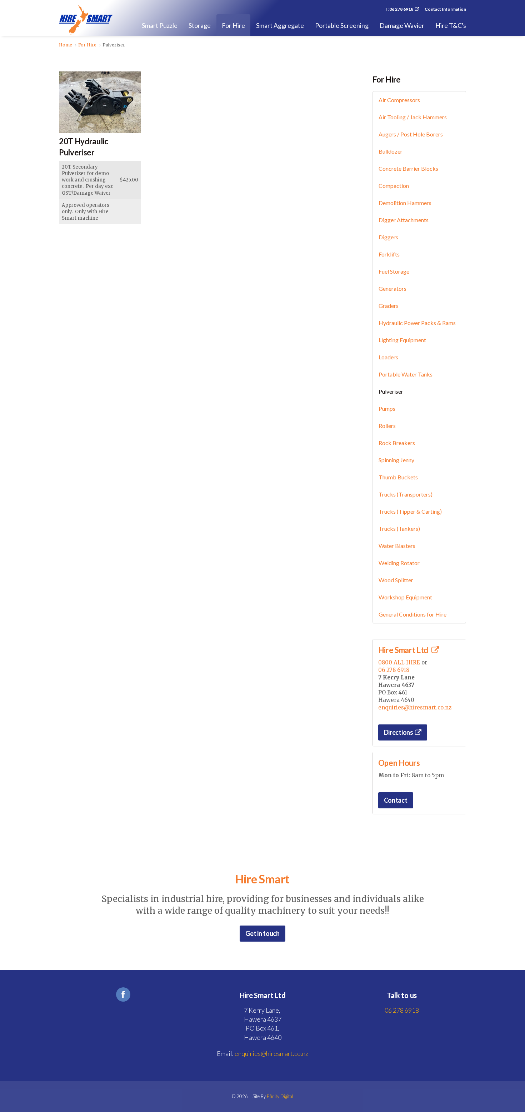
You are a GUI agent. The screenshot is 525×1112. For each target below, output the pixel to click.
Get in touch (262, 933)
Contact (396, 800)
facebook (123, 994)
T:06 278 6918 (399, 9)
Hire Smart (85, 20)
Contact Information (445, 9)
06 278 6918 (393, 670)
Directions (398, 732)
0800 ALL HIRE (399, 662)
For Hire (386, 79)
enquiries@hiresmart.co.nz (414, 707)
